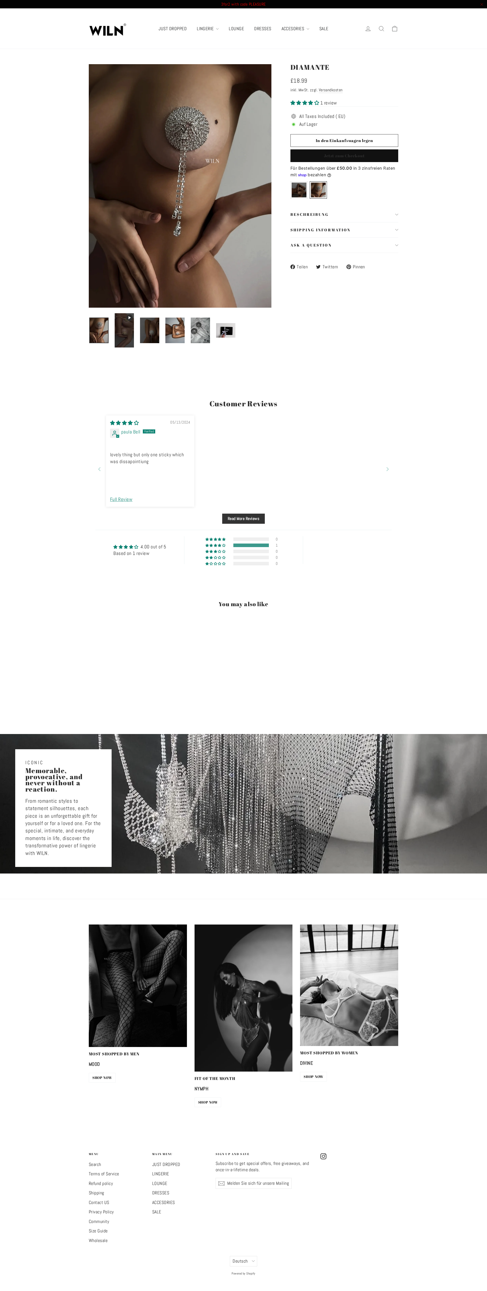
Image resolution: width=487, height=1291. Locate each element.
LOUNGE (236, 28)
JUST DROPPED (173, 28)
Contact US (99, 1202)
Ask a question (311, 245)
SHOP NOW (102, 1077)
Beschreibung (309, 214)
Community (99, 1221)
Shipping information (320, 229)
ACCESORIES (293, 28)
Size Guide (98, 1231)
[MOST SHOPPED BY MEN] (138, 985)
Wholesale (98, 1240)
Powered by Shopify (243, 1273)
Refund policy (101, 1183)
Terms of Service (104, 1174)
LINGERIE (206, 28)
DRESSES (262, 28)
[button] (305, 103)
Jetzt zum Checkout (344, 156)
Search (95, 1164)
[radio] (299, 190)
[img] (124, 423)
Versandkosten (331, 90)
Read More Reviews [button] (243, 518)
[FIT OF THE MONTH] (244, 998)
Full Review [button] (121, 499)
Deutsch (240, 1261)
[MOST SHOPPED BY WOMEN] (349, 985)
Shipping (96, 1193)
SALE (323, 28)
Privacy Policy (101, 1212)
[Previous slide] (99, 469)
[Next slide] (388, 469)
